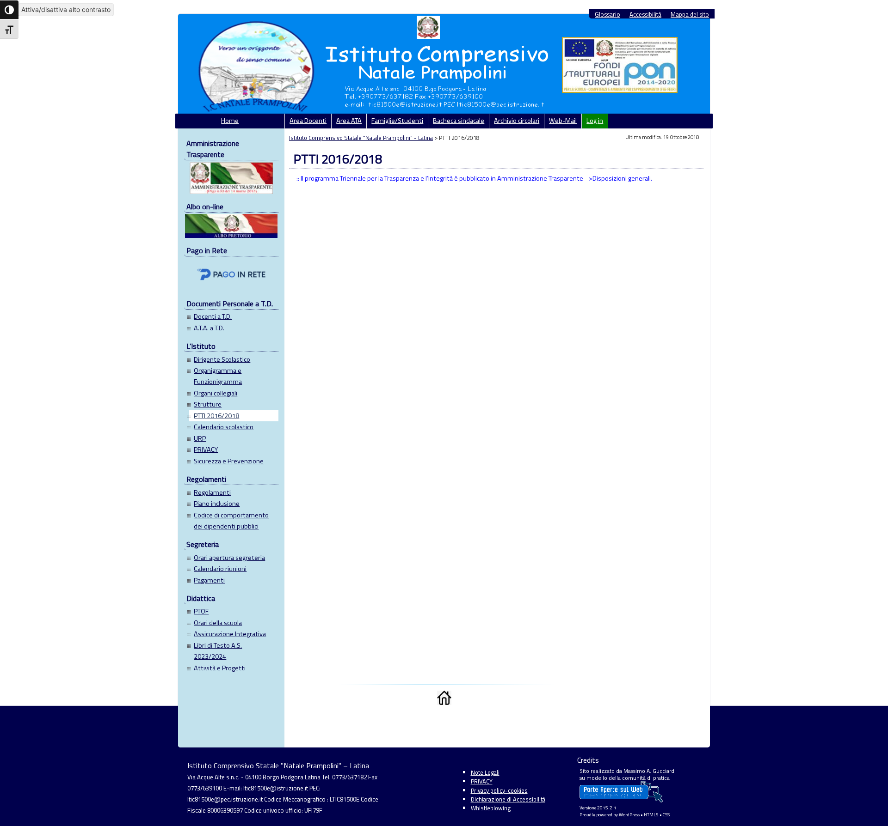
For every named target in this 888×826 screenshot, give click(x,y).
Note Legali (485, 772)
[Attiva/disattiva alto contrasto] (9, 9)
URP (200, 438)
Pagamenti (209, 580)
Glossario (607, 14)
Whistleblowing (491, 808)
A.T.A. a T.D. (209, 328)
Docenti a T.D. (213, 316)
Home (230, 120)
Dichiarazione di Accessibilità (508, 799)
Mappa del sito (690, 14)
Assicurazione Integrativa (230, 634)
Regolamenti (212, 492)
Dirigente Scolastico (222, 359)
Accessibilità (645, 14)
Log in (594, 120)
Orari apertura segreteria (229, 558)
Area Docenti (308, 120)
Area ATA (349, 120)
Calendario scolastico (223, 427)
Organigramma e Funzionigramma (218, 376)
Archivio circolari (516, 120)
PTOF (201, 611)
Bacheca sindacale (458, 120)
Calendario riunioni (220, 569)
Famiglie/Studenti (397, 120)
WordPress (629, 814)
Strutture (208, 404)
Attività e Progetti (220, 668)
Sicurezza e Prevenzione (229, 461)
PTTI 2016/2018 (216, 416)
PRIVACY (206, 449)
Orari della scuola (218, 623)
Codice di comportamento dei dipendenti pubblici (231, 520)
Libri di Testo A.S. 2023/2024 (218, 651)
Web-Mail (563, 120)
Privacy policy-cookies (499, 790)
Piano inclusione (217, 503)
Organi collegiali (215, 393)
